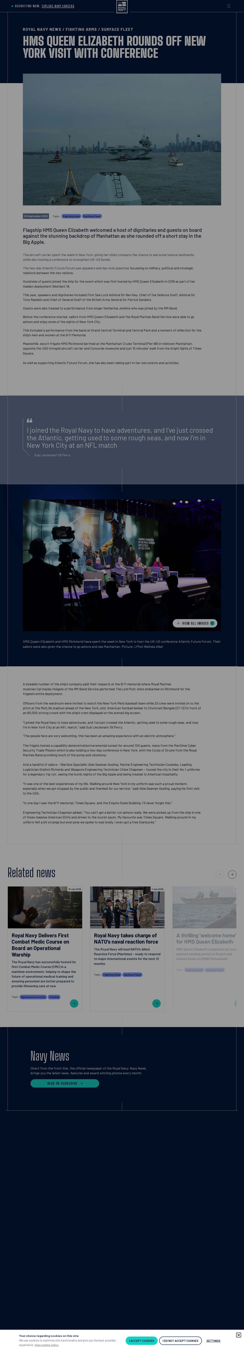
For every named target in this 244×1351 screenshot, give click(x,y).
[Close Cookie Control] (238, 1335)
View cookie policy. (47, 1345)
